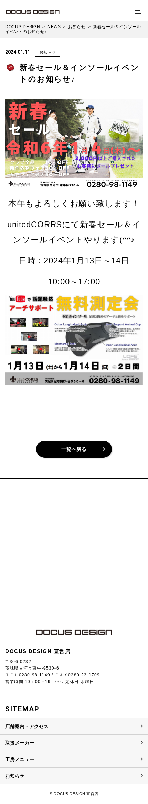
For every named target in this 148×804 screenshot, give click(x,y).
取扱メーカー (19, 743)
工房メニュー (19, 759)
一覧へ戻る (74, 449)
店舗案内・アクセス (27, 726)
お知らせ (47, 52)
